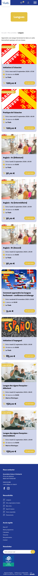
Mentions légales (8, 572)
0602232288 (7, 482)
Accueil (3, 33)
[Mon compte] (28, 2)
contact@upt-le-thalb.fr (10, 484)
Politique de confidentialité (21, 572)
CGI (31, 572)
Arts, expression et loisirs (13, 503)
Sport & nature (10, 509)
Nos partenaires (7, 537)
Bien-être (9, 506)
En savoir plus (30, 83)
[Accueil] (6, 3)
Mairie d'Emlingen (12, 398)
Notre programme (8, 530)
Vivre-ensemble (10, 512)
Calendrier (6, 532)
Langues (8, 500)
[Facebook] (4, 488)
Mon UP (5, 527)
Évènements (9, 515)
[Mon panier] (21, 2)
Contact (5, 540)
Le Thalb (8, 77)
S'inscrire (5, 535)
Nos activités (12, 33)
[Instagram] (8, 488)
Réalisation (26, 574)
